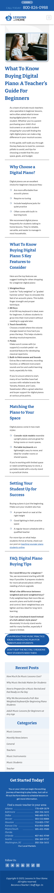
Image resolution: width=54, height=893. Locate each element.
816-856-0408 (42, 825)
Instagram (38, 865)
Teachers (11, 750)
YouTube (23, 865)
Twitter (12, 865)
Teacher (10, 768)
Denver (8, 819)
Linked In (17, 865)
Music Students (14, 762)
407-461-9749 (42, 835)
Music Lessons (14, 731)
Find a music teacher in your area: (27, 804)
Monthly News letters (17, 737)
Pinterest (28, 865)
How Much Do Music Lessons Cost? (24, 676)
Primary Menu (49, 17)
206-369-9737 (42, 839)
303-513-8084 (42, 818)
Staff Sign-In (36, 885)
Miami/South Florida (11, 831)
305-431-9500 (42, 829)
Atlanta (8, 808)
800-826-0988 (35, 7)
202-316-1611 (42, 812)
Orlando (9, 835)
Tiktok (33, 865)
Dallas (8, 815)
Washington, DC (13, 842)
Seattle (8, 839)
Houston (9, 822)
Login (27, 2)
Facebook (7, 865)
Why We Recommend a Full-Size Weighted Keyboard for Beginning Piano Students (27, 701)
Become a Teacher (20, 885)
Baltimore (10, 812)
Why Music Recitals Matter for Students (26, 682)
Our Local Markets (27, 846)
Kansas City (11, 825)
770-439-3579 (42, 808)
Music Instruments (16, 756)
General (11, 744)
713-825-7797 (42, 822)
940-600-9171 (42, 815)
